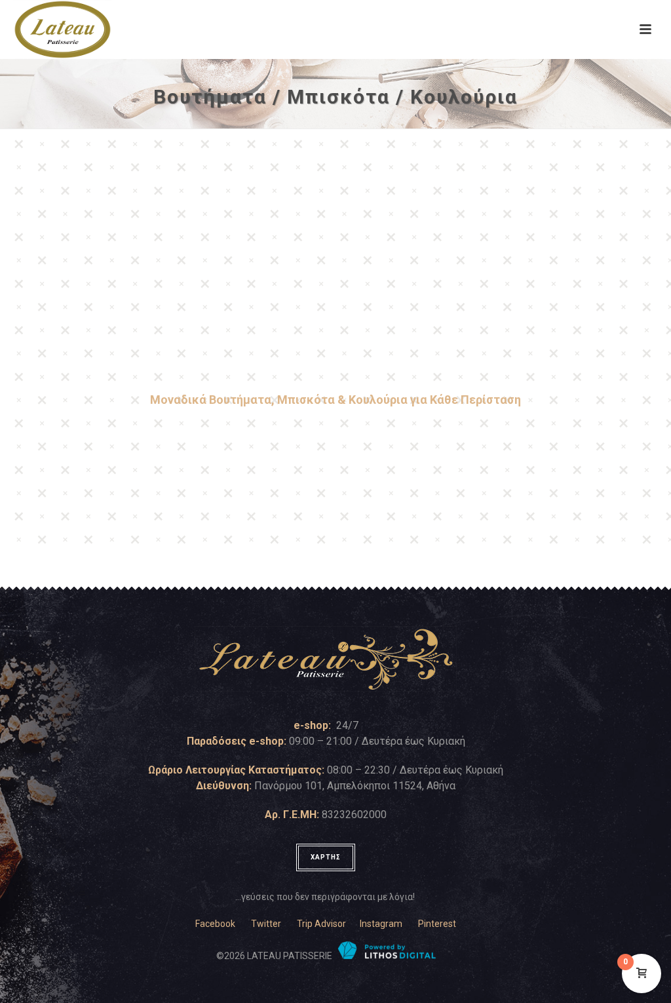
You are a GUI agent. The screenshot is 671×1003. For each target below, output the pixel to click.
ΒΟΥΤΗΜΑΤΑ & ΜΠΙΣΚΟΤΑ (176, 338)
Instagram (381, 923)
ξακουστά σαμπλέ (71, 500)
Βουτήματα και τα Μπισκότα (592, 439)
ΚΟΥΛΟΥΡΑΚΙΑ (495, 338)
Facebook (215, 923)
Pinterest (437, 923)
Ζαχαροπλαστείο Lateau (82, 455)
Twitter (266, 923)
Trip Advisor (321, 923)
